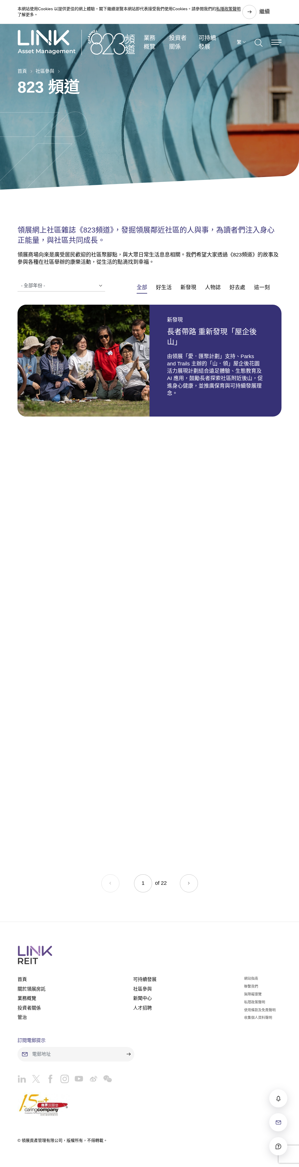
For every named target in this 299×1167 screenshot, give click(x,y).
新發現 (188, 287)
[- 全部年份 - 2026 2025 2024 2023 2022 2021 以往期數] (61, 286)
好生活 (164, 287)
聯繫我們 (251, 986)
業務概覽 (149, 42)
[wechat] (105, 1080)
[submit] (128, 1054)
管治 (22, 1017)
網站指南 (251, 979)
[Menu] (276, 42)
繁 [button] (239, 42)
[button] (189, 883)
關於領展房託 (32, 988)
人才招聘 (142, 1007)
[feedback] (278, 1122)
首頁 (22, 71)
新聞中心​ (142, 998)
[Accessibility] (278, 1146)
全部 (142, 287)
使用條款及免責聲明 (260, 1010)
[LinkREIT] (149, 955)
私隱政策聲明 (228, 8)
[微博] (90, 1080)
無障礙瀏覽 (253, 994)
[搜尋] (259, 42)
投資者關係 (178, 42)
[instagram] (62, 1080)
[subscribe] (278, 1098)
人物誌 (213, 287)
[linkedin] (22, 1080)
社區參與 (45, 71)
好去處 (237, 287)
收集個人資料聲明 (258, 1018)
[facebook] (47, 1080)
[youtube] (76, 1080)
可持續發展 (207, 42)
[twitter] (33, 1080)
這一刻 (262, 287)
